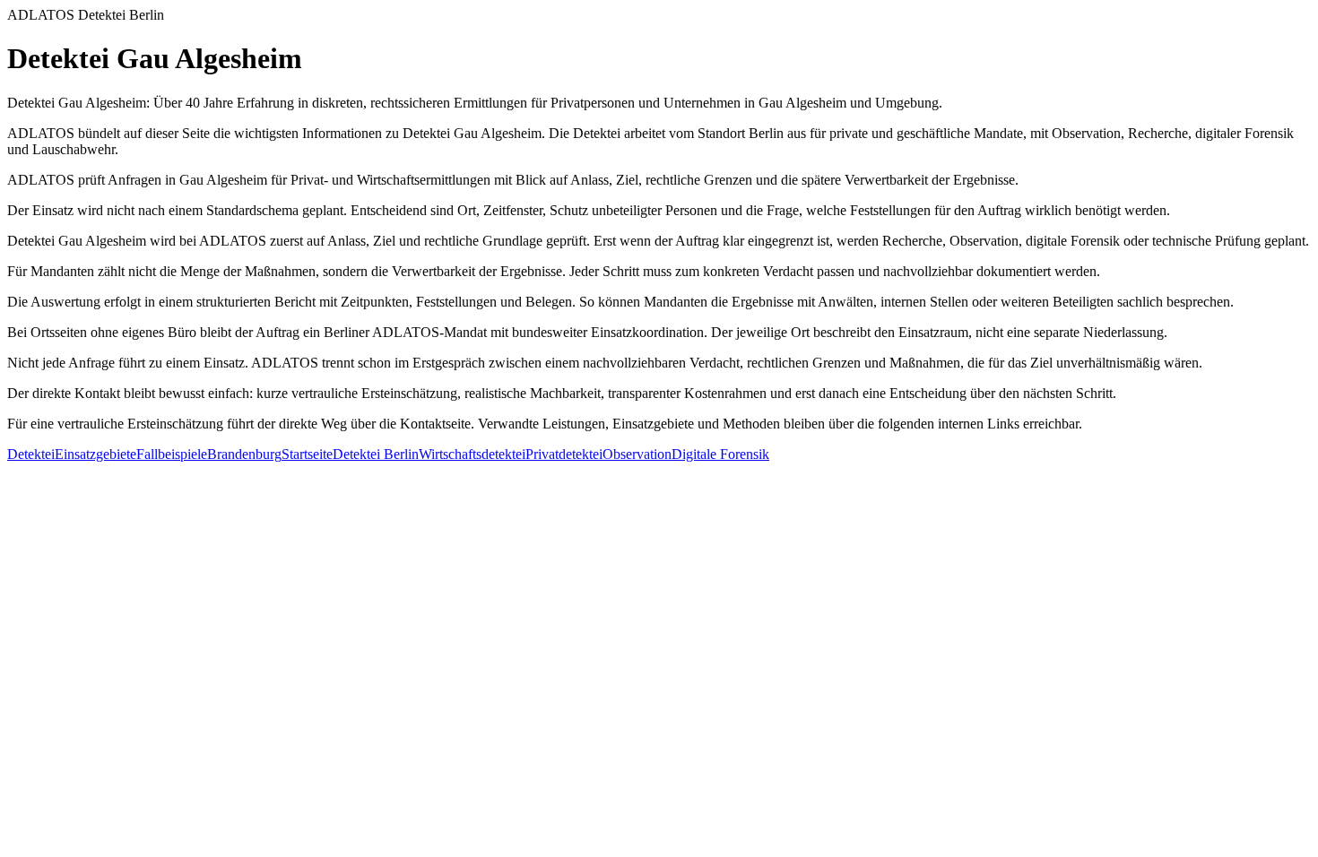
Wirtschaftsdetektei (472, 454)
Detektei (31, 454)
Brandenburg (244, 454)
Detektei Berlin (376, 454)
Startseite (307, 454)
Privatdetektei (564, 454)
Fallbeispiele (171, 454)
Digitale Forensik (720, 454)
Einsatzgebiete (95, 454)
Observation (637, 454)
